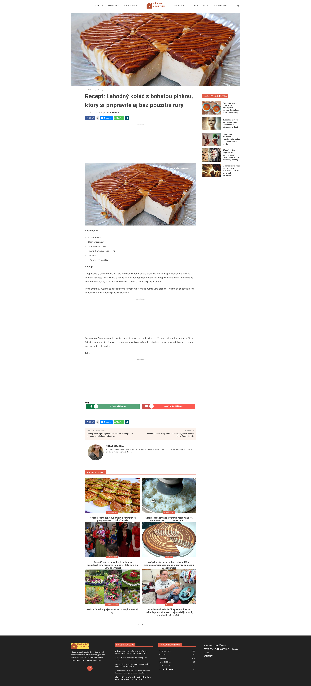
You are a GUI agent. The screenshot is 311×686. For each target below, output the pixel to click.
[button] (238, 5)
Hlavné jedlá (112, 512)
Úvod (87, 90)
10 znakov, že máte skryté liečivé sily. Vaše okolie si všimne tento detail (131, 658)
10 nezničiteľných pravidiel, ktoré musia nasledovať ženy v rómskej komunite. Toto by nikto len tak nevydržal (112, 565)
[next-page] (142, 624)
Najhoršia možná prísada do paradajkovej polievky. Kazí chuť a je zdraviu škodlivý (231, 107)
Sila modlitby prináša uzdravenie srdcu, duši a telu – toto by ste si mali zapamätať (231, 170)
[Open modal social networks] (127, 118)
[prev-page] (138, 624)
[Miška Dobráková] (96, 452)
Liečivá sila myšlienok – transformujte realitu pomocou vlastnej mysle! (231, 139)
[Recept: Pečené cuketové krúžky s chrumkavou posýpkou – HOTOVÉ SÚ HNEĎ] (112, 495)
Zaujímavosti (112, 557)
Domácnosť (169, 512)
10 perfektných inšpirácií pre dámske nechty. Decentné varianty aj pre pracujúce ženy (231, 155)
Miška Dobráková (110, 113)
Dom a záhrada (112, 604)
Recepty (93, 90)
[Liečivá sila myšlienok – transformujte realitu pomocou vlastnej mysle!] (211, 139)
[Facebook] (90, 668)
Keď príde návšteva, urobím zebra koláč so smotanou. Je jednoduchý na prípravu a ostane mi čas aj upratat (169, 565)
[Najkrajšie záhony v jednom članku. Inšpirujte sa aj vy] (112, 586)
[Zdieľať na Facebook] (90, 118)
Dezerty (100, 90)
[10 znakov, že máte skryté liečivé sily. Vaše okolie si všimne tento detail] (211, 123)
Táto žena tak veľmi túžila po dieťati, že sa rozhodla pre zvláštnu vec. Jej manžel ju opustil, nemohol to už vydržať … (169, 612)
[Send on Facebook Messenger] (106, 118)
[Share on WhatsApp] (119, 118)
